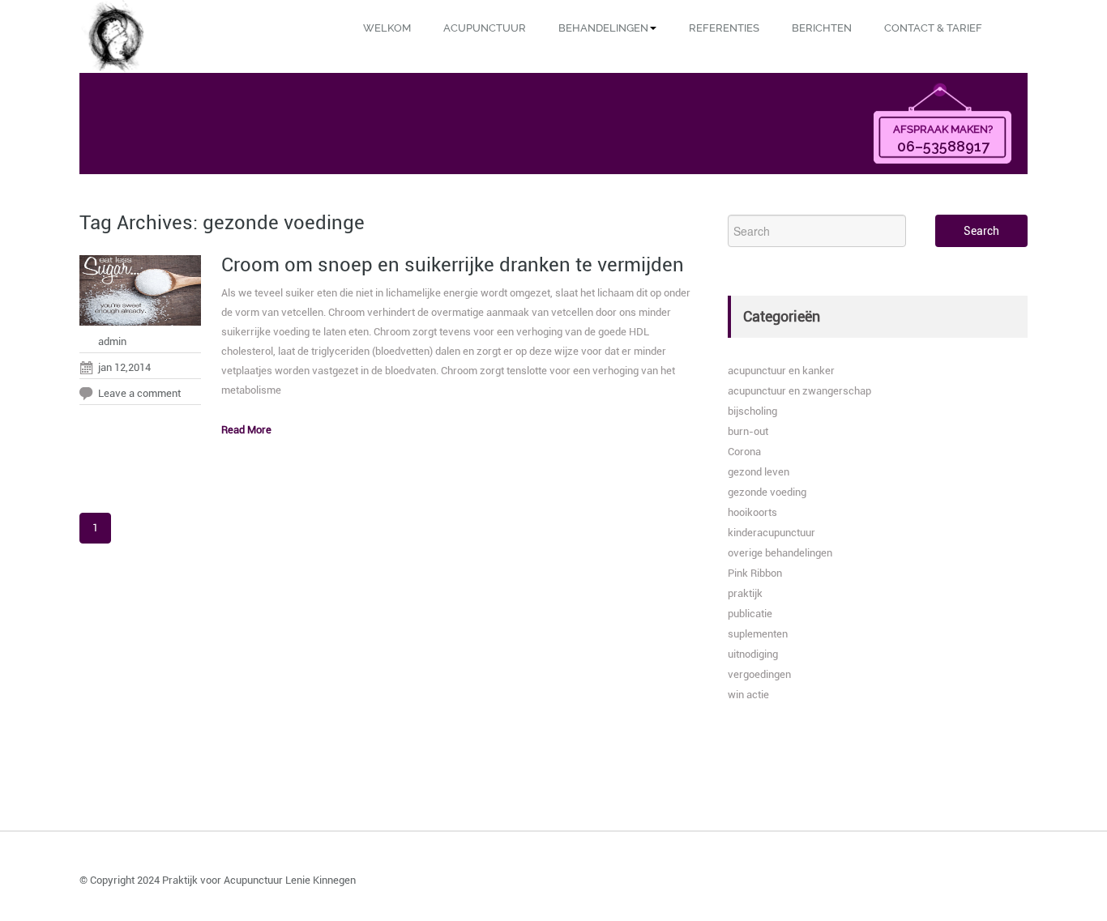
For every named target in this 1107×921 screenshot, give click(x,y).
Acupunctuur (484, 28)
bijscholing (752, 411)
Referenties (724, 28)
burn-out (748, 431)
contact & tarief (933, 28)
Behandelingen (603, 28)
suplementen (758, 634)
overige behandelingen (780, 553)
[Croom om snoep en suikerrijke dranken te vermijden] (140, 294)
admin (112, 341)
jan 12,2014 (124, 367)
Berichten (822, 28)
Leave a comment (139, 393)
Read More (246, 430)
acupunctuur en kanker (781, 371)
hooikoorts (752, 512)
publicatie (750, 614)
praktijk (745, 593)
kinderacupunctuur (771, 533)
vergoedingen (759, 674)
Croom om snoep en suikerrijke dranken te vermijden (452, 265)
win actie (748, 695)
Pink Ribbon (755, 573)
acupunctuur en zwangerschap (799, 391)
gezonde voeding (767, 492)
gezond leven (758, 472)
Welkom (387, 28)
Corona (744, 452)
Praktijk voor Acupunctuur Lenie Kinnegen (259, 880)
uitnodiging (753, 654)
